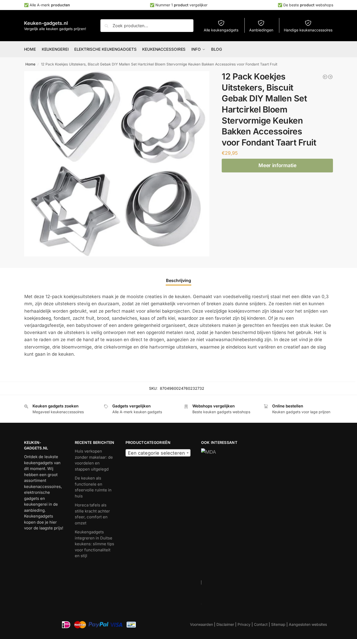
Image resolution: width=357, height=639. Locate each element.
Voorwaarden (201, 624)
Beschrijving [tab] (178, 280)
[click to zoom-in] (117, 163)
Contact (261, 624)
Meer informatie (277, 165)
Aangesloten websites (308, 624)
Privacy (244, 624)
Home (30, 64)
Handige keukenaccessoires (308, 30)
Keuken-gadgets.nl (46, 23)
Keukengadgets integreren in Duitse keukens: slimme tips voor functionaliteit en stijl (94, 543)
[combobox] (158, 453)
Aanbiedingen (261, 30)
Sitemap (278, 624)
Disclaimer (225, 624)
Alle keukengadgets (221, 30)
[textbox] (158, 453)
